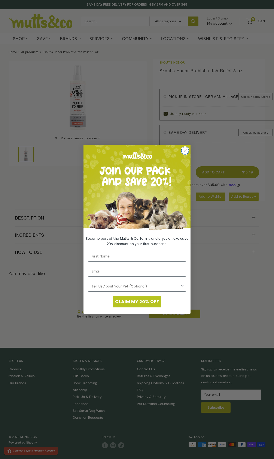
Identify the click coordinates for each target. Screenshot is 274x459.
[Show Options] (182, 286)
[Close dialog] (185, 150)
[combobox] (135, 286)
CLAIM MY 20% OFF (137, 302)
